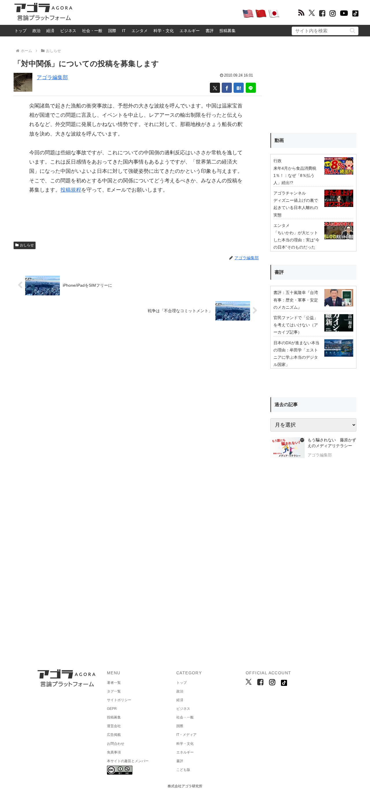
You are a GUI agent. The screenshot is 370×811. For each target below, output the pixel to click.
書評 (210, 30)
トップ (20, 30)
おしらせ (27, 245)
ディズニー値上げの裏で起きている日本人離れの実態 (295, 207)
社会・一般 (92, 30)
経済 (50, 30)
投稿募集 (227, 30)
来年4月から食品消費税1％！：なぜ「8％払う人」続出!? (294, 175)
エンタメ (140, 30)
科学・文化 (163, 30)
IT (124, 30)
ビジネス (68, 30)
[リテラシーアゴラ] (287, 448)
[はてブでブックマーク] (239, 88)
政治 (36, 30)
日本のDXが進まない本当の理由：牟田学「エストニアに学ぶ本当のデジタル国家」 (296, 353)
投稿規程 (70, 190)
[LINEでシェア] (251, 88)
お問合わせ (115, 744)
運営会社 (114, 726)
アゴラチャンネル (289, 193)
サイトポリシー (119, 700)
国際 (112, 30)
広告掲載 (114, 735)
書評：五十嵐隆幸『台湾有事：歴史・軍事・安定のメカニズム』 (295, 299)
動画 (279, 140)
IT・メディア (186, 735)
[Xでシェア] (215, 88)
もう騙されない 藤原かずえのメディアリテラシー (332, 443)
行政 (277, 160)
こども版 (183, 770)
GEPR (112, 709)
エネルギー (190, 30)
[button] (352, 30)
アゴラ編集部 (52, 77)
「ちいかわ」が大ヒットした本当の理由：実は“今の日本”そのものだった (296, 239)
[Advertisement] (157, 13)
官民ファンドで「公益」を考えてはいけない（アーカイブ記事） (295, 324)
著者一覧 (114, 683)
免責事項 (114, 752)
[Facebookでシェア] (227, 88)
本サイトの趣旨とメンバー (128, 761)
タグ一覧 (114, 691)
